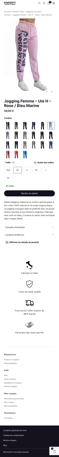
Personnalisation (10, 363)
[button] (29, 227)
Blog (5, 445)
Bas (22, 11)
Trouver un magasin (11, 360)
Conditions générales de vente (15, 430)
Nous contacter (10, 379)
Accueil (7, 11)
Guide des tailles (45, 162)
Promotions (8, 418)
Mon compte (9, 402)
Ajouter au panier (29, 193)
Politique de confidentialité (13, 435)
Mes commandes (10, 406)
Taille (29, 162)
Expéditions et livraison (13, 383)
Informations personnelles (14, 399)
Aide (6, 375)
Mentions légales (10, 386)
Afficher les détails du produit (24, 242)
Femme (15, 11)
